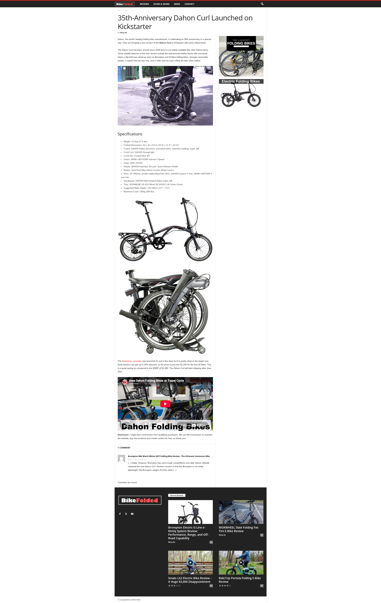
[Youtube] (132, 514)
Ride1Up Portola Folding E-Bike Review (240, 580)
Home (120, 11)
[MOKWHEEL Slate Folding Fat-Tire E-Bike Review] (241, 512)
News (177, 4)
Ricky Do (123, 32)
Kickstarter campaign (132, 361)
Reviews (144, 4)
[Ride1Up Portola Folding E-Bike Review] (241, 563)
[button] (262, 4)
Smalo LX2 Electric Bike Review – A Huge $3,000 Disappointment (190, 580)
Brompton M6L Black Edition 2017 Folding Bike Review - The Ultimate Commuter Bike (169, 456)
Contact (189, 4)
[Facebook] (121, 514)
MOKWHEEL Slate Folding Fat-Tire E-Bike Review (239, 529)
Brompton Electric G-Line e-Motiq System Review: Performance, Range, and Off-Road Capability (188, 533)
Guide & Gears (161, 4)
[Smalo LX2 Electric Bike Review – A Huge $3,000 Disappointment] (190, 563)
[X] (127, 514)
